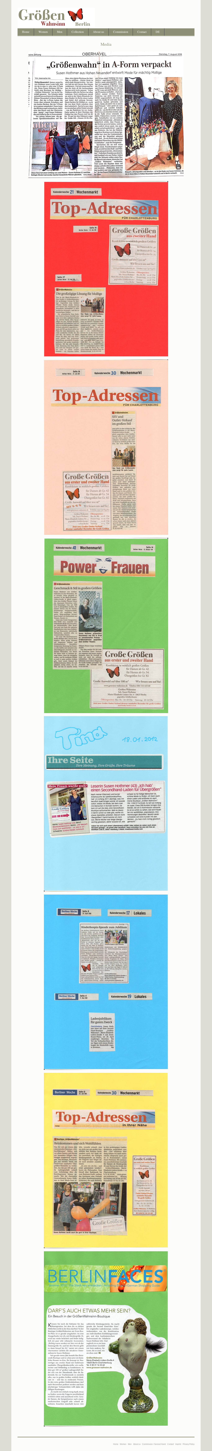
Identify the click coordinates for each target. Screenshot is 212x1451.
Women (43, 32)
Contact (142, 32)
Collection (78, 32)
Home (25, 32)
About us (98, 32)
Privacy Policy (188, 1444)
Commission (120, 32)
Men (59, 32)
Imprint (178, 1444)
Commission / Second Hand (154, 1444)
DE (158, 32)
